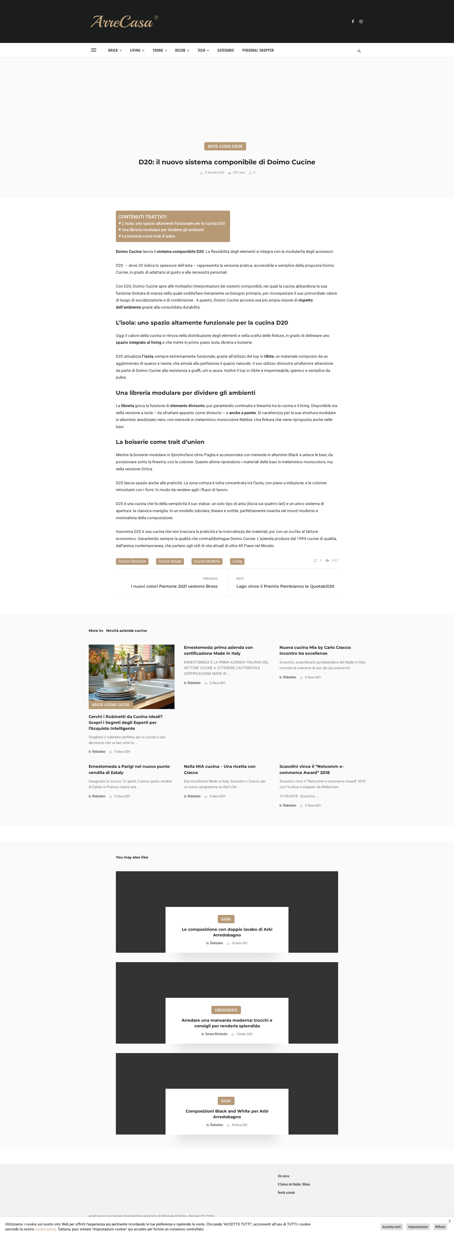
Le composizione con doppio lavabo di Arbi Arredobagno (227, 932)
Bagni (226, 919)
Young (158, 50)
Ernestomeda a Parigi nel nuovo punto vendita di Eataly (129, 769)
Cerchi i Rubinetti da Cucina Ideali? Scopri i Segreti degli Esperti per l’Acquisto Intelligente (126, 722)
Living (135, 50)
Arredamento (226, 1009)
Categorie (226, 50)
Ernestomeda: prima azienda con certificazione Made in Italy (218, 650)
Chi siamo (283, 1175)
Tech (201, 50)
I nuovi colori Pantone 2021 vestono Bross (174, 586)
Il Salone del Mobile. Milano (294, 1184)
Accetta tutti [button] (391, 1227)
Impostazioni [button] (418, 1227)
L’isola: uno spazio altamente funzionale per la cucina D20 (173, 223)
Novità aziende (286, 1192)
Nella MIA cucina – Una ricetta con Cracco (220, 769)
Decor (180, 50)
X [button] (450, 1221)
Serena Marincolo (216, 1033)
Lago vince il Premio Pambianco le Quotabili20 (285, 586)
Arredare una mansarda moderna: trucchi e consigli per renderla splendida (227, 1023)
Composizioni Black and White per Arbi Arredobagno (227, 1114)
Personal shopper (258, 50)
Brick (113, 50)
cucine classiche (132, 561)
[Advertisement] (227, 107)
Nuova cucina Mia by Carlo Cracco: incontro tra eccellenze (315, 650)
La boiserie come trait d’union (148, 236)
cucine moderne (207, 561)
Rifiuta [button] (440, 1227)
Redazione (98, 751)
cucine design (170, 561)
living (237, 561)
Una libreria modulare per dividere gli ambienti (163, 229)
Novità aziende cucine (225, 146)
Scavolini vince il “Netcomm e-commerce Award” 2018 (311, 769)
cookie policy (45, 1229)
